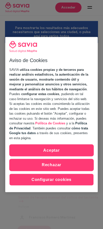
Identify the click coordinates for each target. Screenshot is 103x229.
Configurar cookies (52, 179)
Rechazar (51, 165)
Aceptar (51, 150)
